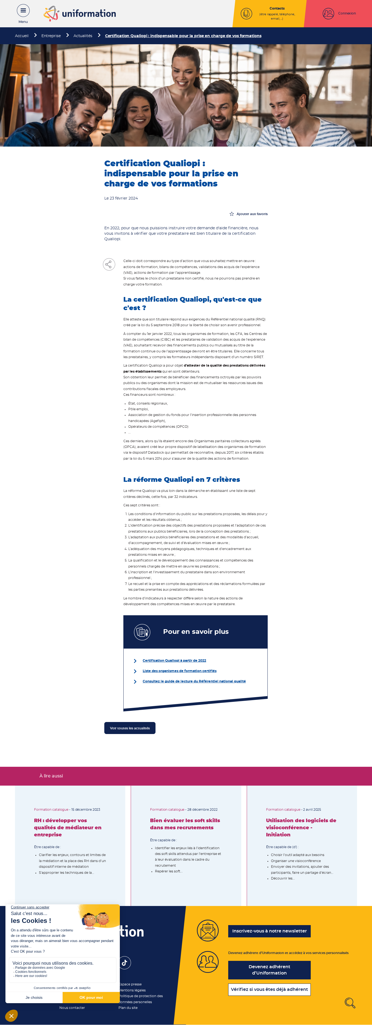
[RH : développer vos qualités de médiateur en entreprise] (70, 846)
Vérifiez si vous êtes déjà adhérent (269, 989)
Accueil (22, 36)
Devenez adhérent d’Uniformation (269, 970)
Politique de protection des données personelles (140, 998)
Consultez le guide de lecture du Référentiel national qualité (194, 681)
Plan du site (128, 1007)
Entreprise (51, 36)
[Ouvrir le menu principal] (20, 14)
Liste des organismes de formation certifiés (180, 671)
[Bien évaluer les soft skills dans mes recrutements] (186, 846)
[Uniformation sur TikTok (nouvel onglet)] (124, 968)
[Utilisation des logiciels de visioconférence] (302, 846)
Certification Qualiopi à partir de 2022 (174, 660)
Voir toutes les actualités (130, 728)
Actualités (83, 36)
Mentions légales (132, 990)
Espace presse (130, 984)
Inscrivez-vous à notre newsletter (269, 931)
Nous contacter (72, 1007)
